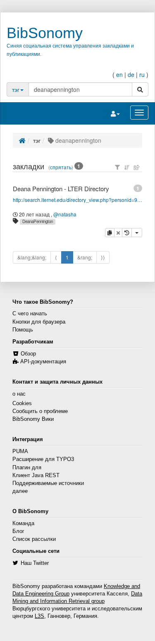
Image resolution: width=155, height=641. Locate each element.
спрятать (61, 167)
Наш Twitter (35, 563)
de (131, 74)
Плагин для (26, 468)
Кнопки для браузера (38, 322)
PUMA (20, 451)
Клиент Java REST (36, 475)
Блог (18, 531)
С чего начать (29, 314)
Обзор (28, 354)
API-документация (43, 362)
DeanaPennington (37, 221)
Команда (23, 523)
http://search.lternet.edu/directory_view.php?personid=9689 (78, 200)
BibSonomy (45, 32)
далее (20, 491)
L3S (39, 616)
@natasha (64, 214)
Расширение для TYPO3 (43, 459)
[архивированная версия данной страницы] (127, 232)
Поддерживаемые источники (48, 483)
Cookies (22, 403)
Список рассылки (34, 539)
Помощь (22, 330)
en (119, 74)
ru (142, 74)
